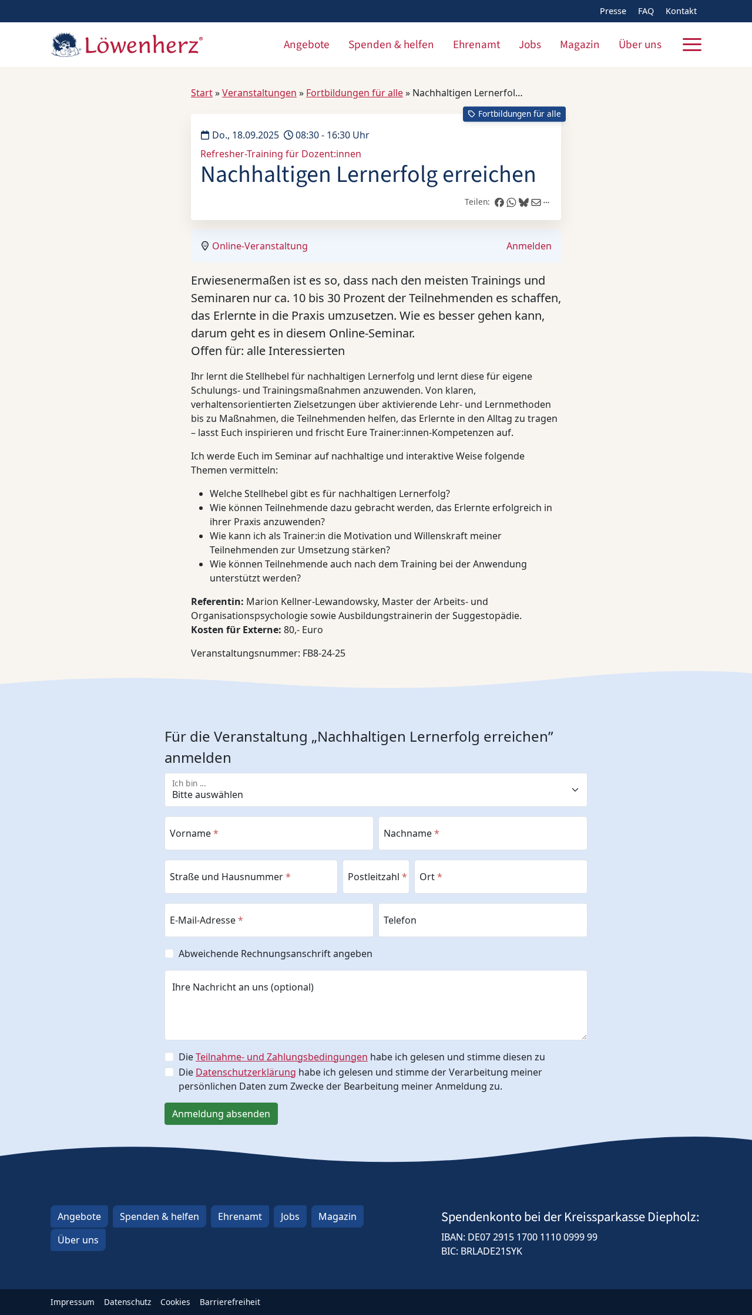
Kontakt (681, 10)
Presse (613, 10)
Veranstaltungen (259, 92)
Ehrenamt (476, 44)
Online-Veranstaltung (260, 245)
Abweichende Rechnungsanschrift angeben (275, 953)
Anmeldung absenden (221, 1113)
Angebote (307, 44)
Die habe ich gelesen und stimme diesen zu (362, 1056)
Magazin (580, 44)
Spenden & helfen (391, 44)
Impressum (73, 1301)
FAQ (646, 10)
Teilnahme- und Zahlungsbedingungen (282, 1056)
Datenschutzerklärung (246, 1072)
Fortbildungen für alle (354, 92)
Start (202, 92)
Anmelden (529, 245)
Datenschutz (127, 1301)
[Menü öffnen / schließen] (692, 44)
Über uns (640, 44)
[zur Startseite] (127, 44)
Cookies (175, 1301)
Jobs (530, 44)
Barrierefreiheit (230, 1301)
